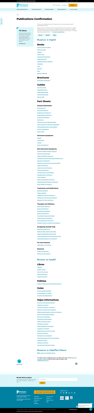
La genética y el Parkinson (43, 328)
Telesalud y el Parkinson (42, 342)
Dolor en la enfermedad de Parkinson (45, 314)
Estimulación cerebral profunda (44, 319)
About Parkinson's (41, 108)
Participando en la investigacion (44, 335)
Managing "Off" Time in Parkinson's (45, 200)
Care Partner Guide (41, 87)
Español (48, 35)
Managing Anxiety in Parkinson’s (44, 175)
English (40, 35)
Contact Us (48, 398)
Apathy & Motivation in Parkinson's (45, 156)
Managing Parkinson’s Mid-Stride (44, 61)
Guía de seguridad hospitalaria (44, 291)
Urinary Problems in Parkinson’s (44, 184)
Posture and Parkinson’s (42, 145)
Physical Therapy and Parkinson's (44, 218)
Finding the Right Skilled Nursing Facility (46, 234)
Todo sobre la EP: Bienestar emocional (46, 345)
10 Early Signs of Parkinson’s (43, 80)
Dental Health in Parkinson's (43, 206)
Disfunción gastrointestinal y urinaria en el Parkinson (49, 312)
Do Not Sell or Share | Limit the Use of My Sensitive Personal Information (30, 411)
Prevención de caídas (42, 340)
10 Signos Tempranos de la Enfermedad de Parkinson (49, 283)
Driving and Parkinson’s (42, 110)
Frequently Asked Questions (43, 56)
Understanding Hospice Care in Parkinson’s (47, 238)
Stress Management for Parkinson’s (45, 220)
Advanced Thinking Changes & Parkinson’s (47, 151)
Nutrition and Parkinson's (43, 213)
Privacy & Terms (49, 396)
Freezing (39, 142)
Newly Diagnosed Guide (42, 92)
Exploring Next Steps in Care (43, 229)
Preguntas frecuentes (42, 276)
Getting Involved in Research (43, 253)
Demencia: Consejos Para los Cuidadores (46, 309)
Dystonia (39, 138)
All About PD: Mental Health (43, 153)
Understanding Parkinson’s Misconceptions (47, 127)
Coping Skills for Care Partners (44, 245)
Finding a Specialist (41, 193)
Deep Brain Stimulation (42, 190)
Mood (38, 66)
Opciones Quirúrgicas (42, 274)
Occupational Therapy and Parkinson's (46, 216)
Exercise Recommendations (43, 211)
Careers (35, 401)
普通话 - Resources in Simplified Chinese (46, 353)
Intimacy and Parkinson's (43, 170)
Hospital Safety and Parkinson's (44, 115)
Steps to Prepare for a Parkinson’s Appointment (48, 124)
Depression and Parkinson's (43, 160)
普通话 (54, 35)
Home (18, 14)
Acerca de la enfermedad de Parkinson (46, 302)
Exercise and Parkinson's (43, 208)
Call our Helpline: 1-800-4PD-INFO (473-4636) (26, 1)
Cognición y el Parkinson (43, 305)
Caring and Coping (41, 49)
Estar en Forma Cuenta (42, 272)
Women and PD (40, 131)
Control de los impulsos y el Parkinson (46, 307)
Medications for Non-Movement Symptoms (47, 197)
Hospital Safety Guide (42, 90)
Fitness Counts (40, 54)
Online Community (38, 398)
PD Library (36, 403)
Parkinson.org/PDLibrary (58, 32)
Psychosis (39, 68)
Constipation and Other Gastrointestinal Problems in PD (50, 158)
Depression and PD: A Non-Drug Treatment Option (48, 163)
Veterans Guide (40, 97)
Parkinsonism (40, 120)
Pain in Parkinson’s (41, 177)
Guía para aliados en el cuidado (44, 293)
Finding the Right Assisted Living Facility (46, 231)
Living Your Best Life (42, 59)
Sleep (38, 71)
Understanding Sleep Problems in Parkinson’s (47, 182)
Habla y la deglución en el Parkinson (45, 326)
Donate (72, 5)
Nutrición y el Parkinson (42, 333)
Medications (40, 64)
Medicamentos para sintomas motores (46, 331)
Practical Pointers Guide (42, 94)
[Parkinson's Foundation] (22, 5)
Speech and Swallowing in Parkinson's (46, 179)
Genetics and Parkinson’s (43, 251)
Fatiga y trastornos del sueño (44, 321)
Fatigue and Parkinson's (42, 165)
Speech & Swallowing (42, 73)
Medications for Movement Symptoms (46, 195)
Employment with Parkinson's (44, 112)
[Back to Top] (19, 361)
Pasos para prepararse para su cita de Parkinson (48, 338)
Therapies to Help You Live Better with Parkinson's (48, 223)
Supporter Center (49, 400)
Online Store (36, 400)
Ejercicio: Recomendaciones (43, 316)
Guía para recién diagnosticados (44, 295)
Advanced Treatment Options (44, 47)
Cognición (39, 267)
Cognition (39, 52)
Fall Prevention (40, 140)
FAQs (47, 401)
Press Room (36, 396)
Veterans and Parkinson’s (43, 129)
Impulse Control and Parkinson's (44, 168)
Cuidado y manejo (41, 269)
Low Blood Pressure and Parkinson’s (45, 172)
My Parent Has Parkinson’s (43, 117)
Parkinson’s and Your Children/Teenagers (46, 122)
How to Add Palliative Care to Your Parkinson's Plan (49, 236)
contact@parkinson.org (73, 409)
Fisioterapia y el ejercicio (43, 324)
